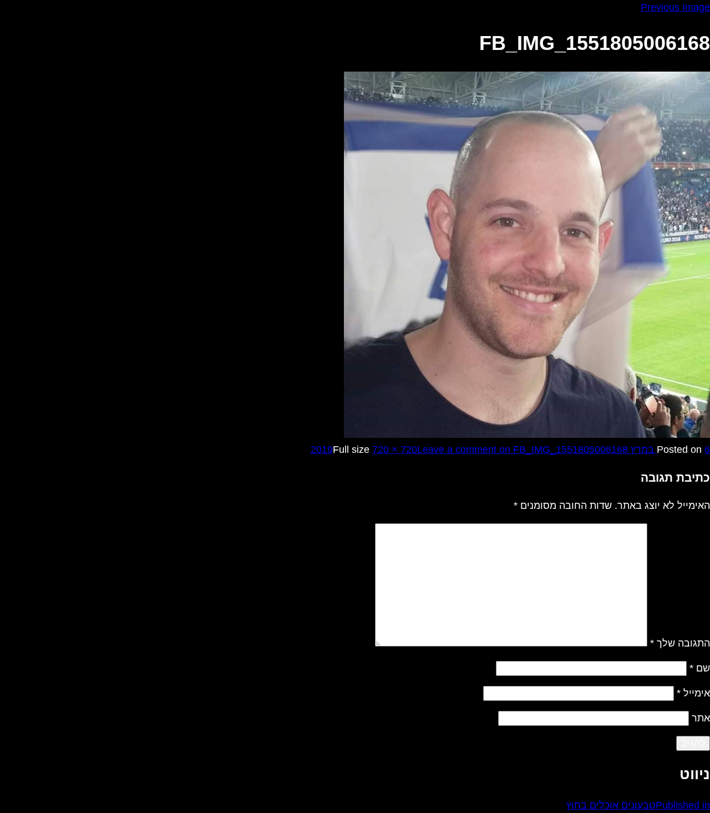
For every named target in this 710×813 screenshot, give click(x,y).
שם (699, 668)
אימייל (693, 693)
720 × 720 (394, 449)
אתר (701, 718)
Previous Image (675, 7)
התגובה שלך (680, 643)
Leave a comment (522, 449)
